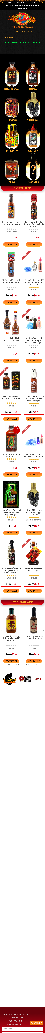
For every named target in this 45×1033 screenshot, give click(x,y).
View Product (11, 244)
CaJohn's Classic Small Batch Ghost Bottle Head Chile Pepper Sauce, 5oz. (34, 398)
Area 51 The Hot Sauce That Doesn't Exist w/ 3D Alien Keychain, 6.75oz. (11, 512)
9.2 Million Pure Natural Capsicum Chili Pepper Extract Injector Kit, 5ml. (33, 340)
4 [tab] (19, 664)
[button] (3, 687)
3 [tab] (16, 664)
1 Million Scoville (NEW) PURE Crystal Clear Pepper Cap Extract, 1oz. (34, 282)
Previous (2, 629)
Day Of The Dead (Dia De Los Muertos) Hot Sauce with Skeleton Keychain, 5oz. (11, 570)
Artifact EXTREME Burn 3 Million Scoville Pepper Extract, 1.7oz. (34, 512)
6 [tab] (26, 664)
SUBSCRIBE (36, 1023)
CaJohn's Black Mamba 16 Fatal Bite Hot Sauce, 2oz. (11, 397)
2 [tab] (12, 664)
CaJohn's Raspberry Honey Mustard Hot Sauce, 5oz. (34, 637)
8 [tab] (32, 664)
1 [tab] (9, 664)
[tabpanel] (11, 635)
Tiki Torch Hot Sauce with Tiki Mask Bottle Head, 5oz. (11, 281)
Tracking (29, 32)
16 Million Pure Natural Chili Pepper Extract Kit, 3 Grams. (33, 455)
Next (43, 629)
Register (22, 32)
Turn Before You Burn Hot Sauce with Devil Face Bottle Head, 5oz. (34, 224)
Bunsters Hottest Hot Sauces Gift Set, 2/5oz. (11, 339)
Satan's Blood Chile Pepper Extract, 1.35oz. (33, 569)
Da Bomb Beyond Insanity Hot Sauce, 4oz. (11, 455)
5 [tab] (22, 664)
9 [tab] (36, 664)
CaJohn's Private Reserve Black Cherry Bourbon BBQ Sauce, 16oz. (11, 638)
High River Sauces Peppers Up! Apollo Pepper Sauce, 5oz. (11, 223)
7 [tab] (29, 664)
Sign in (16, 32)
